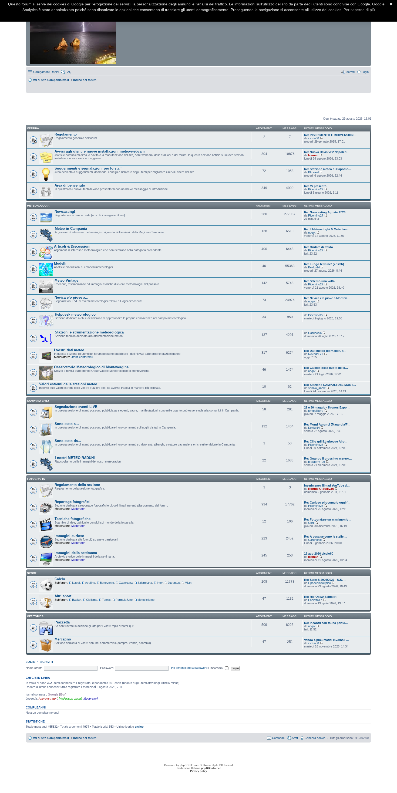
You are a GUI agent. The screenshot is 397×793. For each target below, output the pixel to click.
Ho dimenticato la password (189, 668)
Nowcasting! (65, 212)
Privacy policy (198, 771)
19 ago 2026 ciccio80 (318, 553)
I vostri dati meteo (69, 350)
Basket (76, 599)
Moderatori (78, 508)
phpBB (184, 765)
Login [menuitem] (365, 71)
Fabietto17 (315, 600)
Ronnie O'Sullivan (321, 488)
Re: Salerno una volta (319, 281)
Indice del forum (84, 80)
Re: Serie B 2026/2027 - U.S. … (325, 579)
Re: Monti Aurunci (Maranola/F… (327, 424)
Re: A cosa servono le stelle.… (325, 536)
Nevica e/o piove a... (71, 297)
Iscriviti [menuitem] (350, 71)
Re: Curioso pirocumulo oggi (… (327, 502)
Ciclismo (91, 599)
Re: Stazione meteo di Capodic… (327, 169)
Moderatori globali (70, 698)
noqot (311, 232)
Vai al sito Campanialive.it (51, 80)
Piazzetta (62, 622)
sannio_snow (316, 388)
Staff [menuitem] (295, 738)
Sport (31, 573)
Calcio (60, 579)
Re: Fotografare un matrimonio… (327, 519)
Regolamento (66, 134)
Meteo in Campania (71, 229)
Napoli (76, 582)
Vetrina (33, 128)
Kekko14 (314, 267)
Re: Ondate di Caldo (318, 247)
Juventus (174, 582)
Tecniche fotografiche (72, 519)
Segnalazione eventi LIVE (76, 407)
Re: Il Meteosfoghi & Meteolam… (327, 229)
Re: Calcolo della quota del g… (326, 367)
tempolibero (315, 410)
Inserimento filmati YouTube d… (327, 485)
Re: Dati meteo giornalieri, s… (325, 350)
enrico (139, 726)
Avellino (90, 582)
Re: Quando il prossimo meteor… (328, 458)
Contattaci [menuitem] (278, 738)
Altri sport (63, 596)
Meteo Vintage (66, 280)
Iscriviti (46, 661)
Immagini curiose (69, 536)
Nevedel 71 (315, 354)
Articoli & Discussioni (72, 246)
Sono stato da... (68, 441)
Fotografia (36, 478)
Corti (311, 522)
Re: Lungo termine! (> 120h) (324, 264)
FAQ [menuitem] (69, 71)
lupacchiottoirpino (319, 583)
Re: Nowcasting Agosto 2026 (324, 212)
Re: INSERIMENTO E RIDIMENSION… (330, 135)
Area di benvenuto (70, 185)
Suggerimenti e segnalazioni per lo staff (88, 168)
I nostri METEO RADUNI (75, 458)
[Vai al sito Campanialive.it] (73, 35)
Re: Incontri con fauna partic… (326, 623)
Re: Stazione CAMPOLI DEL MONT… (330, 384)
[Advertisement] (198, 105)
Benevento (107, 582)
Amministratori (48, 698)
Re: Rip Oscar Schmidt (320, 596)
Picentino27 (315, 189)
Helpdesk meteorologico (75, 314)
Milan (188, 582)
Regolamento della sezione (77, 485)
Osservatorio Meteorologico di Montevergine (91, 367)
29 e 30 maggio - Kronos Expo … (327, 407)
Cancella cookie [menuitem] (315, 738)
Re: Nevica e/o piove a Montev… (327, 298)
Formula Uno (124, 599)
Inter (160, 582)
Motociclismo (145, 599)
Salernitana (144, 582)
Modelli (60, 263)
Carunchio (315, 333)
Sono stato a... (67, 424)
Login (30, 661)
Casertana (126, 582)
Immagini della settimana (76, 553)
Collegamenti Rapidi (46, 71)
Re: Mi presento (315, 186)
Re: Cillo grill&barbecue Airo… (326, 441)
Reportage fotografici (72, 502)
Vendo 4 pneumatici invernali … (326, 640)
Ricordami (217, 668)
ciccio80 (313, 138)
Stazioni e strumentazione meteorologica (89, 332)
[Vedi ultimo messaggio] (321, 138)
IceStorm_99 (316, 461)
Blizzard (313, 172)
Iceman (313, 155)
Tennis (106, 599)
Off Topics (35, 616)
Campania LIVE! (38, 400)
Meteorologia (38, 205)
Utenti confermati (82, 357)
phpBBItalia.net (211, 768)
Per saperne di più (359, 10)
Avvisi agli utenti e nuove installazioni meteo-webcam (100, 151)
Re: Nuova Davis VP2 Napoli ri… (326, 152)
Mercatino (63, 639)
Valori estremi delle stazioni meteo (68, 384)
